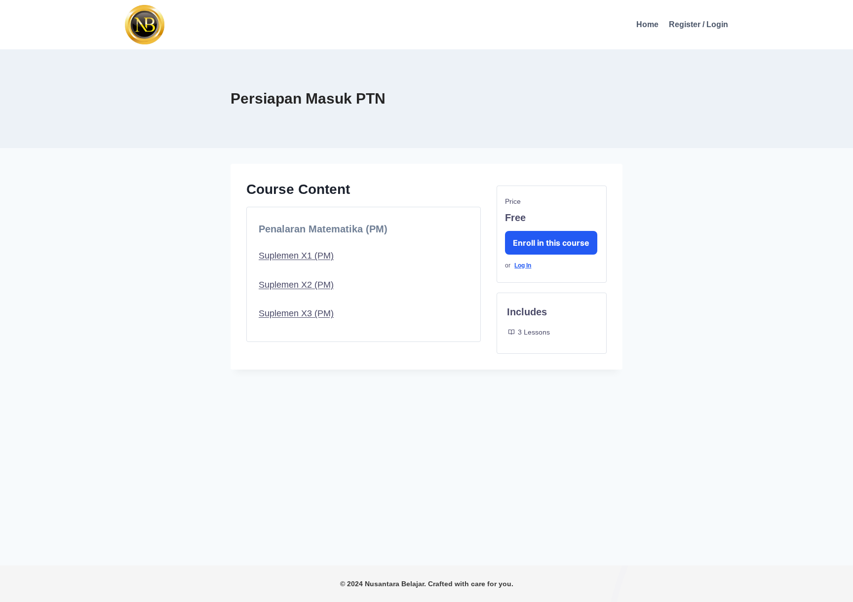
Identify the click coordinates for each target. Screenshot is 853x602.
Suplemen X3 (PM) (296, 313)
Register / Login (698, 24)
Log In (522, 265)
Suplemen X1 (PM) (296, 256)
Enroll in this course (551, 243)
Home (647, 24)
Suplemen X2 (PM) (296, 285)
